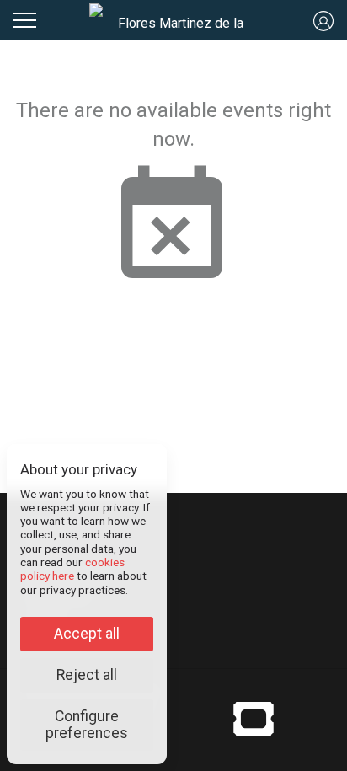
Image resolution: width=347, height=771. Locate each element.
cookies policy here (72, 568)
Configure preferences (86, 725)
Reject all (86, 675)
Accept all (87, 633)
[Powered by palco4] (253, 718)
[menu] (24, 17)
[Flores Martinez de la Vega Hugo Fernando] (173, 20)
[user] (323, 20)
